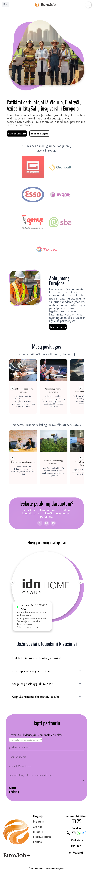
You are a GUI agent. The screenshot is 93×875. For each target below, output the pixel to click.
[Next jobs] (81, 388)
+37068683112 (76, 839)
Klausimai (37, 842)
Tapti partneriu (58, 327)
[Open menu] (88, 5)
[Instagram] (79, 821)
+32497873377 (76, 846)
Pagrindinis (38, 821)
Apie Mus (37, 826)
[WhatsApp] (46, 523)
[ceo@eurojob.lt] (74, 833)
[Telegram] (53, 523)
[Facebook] (74, 821)
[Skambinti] (39, 523)
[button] (23, 386)
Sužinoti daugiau (39, 133)
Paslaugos (38, 831)
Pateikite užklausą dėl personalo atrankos (35, 735)
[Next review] (81, 582)
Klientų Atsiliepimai (42, 836)
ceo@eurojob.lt (76, 852)
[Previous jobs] (12, 388)
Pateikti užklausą (17, 133)
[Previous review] (12, 582)
